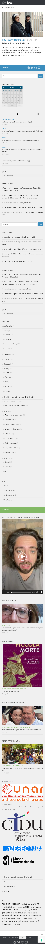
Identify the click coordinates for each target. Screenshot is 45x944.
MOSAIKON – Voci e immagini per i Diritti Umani (18, 397)
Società (4, 138)
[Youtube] (39, 67)
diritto (11, 910)
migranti (19, 918)
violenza (16, 924)
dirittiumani (36, 907)
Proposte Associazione (10, 402)
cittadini (10, 907)
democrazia (21, 907)
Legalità (7, 467)
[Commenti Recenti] (27, 114)
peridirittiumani (13, 921)
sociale (31, 921)
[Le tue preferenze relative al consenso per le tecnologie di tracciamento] (41, 940)
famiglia (29, 910)
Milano (30, 918)
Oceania (7, 391)
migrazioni (25, 918)
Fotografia (8, 339)
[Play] (4, 592)
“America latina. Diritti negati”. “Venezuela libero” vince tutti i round (21, 730)
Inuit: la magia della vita (24, 203)
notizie (5, 921)
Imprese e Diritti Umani (12, 429)
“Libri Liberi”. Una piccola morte (11, 691)
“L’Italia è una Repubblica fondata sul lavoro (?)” (16, 161)
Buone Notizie (9, 420)
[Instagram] (35, 67)
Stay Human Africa (11, 448)
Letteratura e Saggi (11, 344)
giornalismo (7, 912)
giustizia (22, 912)
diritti (28, 906)
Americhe (8, 377)
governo (29, 913)
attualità (4, 907)
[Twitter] (32, 67)
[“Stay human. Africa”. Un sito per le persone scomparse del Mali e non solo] (22, 754)
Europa (7, 386)
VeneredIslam (9, 452)
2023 (4, 105)
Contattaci (6, 891)
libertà (11, 918)
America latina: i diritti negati (13, 415)
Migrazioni (6, 364)
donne (16, 910)
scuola (27, 921)
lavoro (39, 916)
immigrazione (5, 915)
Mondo (24, 40)
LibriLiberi (8, 434)
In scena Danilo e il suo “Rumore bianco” (31, 207)
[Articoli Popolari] (17, 114)
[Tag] (38, 114)
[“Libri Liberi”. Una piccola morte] (22, 665)
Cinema (4, 40)
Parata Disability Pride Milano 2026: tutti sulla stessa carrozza (20, 140)
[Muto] (37, 592)
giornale (34, 910)
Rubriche (6, 411)
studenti (9, 924)
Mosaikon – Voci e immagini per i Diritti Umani (17, 877)
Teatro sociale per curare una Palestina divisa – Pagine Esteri (22, 188)
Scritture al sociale (8, 119)
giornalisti (16, 913)
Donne (7, 462)
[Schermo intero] (41, 592)
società (36, 921)
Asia (6, 382)
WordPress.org (8, 500)
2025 (19, 105)
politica (21, 921)
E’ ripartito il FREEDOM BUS (10, 191)
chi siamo (6, 882)
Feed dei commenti (9, 495)
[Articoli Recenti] (7, 114)
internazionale (26, 915)
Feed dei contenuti (9, 490)
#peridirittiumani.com (11, 904)
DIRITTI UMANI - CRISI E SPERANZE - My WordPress (19, 195)
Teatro (7, 349)
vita (20, 924)
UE (12, 924)
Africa (7, 372)
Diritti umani (6, 910)
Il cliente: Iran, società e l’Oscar (15, 43)
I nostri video (7, 354)
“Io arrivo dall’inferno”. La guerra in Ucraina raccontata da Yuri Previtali (22, 131)
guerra (34, 913)
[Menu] (42, 2)
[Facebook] (29, 67)
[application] (22, 556)
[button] (22, 556)
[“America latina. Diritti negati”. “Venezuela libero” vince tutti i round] (22, 715)
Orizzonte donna (10, 438)
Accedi (5, 485)
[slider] (21, 592)
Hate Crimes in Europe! (12, 424)
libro (14, 918)
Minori (7, 471)
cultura (15, 907)
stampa (4, 924)
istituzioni (34, 915)
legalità (3, 918)
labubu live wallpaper (10, 207)
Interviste (17, 40)
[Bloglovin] (42, 67)
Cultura (10, 40)
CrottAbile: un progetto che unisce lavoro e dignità (17, 122)
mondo (35, 918)
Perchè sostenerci (9, 887)
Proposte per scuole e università (15, 405)
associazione (31, 903)
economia (21, 910)
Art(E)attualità (7, 326)
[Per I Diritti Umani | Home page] (8, 2)
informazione (15, 915)
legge (7, 918)
